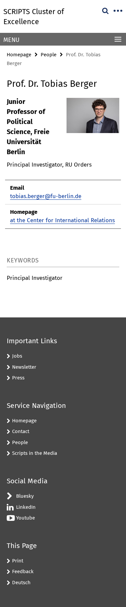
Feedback (23, 571)
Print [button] (17, 561)
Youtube (25, 518)
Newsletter (24, 367)
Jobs (17, 356)
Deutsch (21, 583)
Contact (20, 431)
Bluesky (25, 496)
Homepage (19, 55)
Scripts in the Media (34, 453)
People (48, 55)
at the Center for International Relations (62, 220)
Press (18, 378)
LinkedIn (26, 507)
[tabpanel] (63, 163)
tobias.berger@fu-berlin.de (45, 196)
